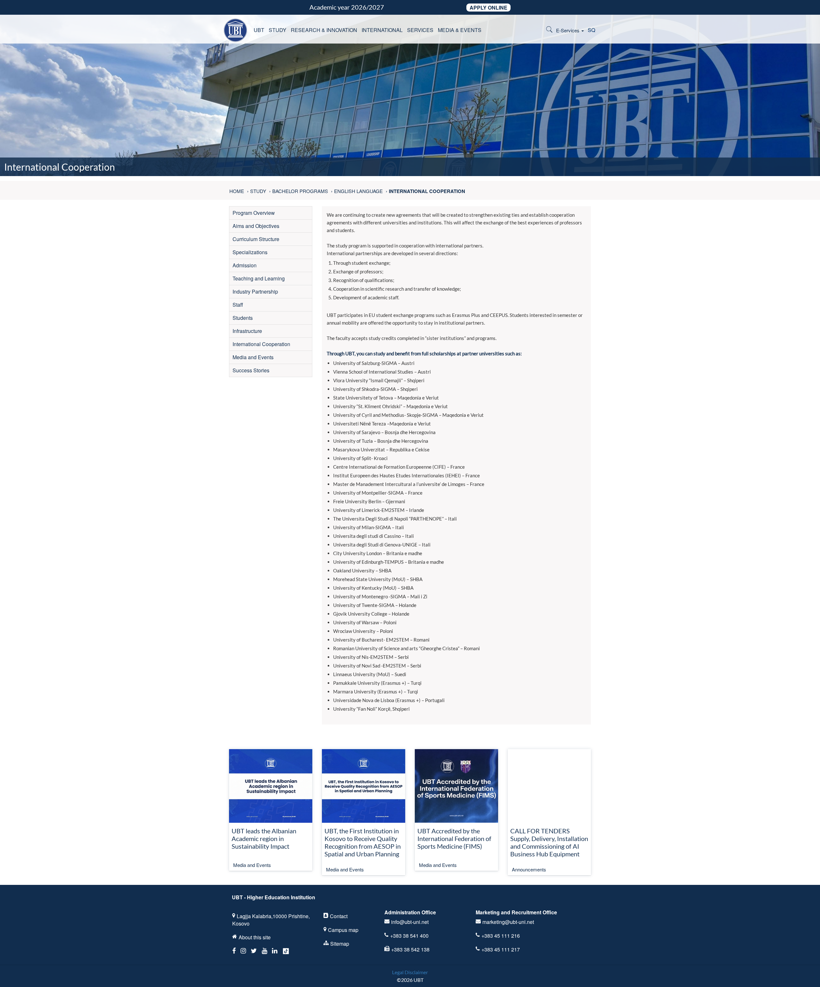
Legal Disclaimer (410, 972)
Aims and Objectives (256, 226)
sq (591, 30)
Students (243, 317)
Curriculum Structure (256, 239)
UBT (259, 30)
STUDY (277, 30)
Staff (238, 304)
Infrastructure (247, 331)
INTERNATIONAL (382, 30)
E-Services (568, 30)
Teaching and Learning (259, 278)
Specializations (250, 252)
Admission (245, 265)
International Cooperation (261, 344)
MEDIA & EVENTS (459, 30)
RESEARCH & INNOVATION (324, 30)
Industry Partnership (255, 291)
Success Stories (251, 370)
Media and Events (253, 357)
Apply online (488, 7)
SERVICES (420, 30)
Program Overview (254, 212)
